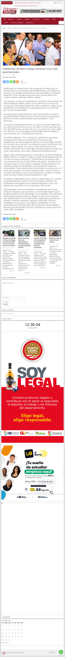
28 (21, 636)
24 (9, 636)
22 (3, 636)
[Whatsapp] (10, 80)
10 (9, 629)
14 (21, 629)
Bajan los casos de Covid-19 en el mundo (55, 240)
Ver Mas (11, 271)
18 (12, 633)
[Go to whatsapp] (61, 652)
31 (9, 640)
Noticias (10, 19)
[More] (17, 80)
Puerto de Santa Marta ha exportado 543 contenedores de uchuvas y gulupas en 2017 (24, 242)
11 (12, 629)
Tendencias (36, 19)
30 (6, 640)
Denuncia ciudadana (17, 22)
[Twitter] (7, 80)
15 (3, 633)
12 (15, 629)
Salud (54, 19)
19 (15, 633)
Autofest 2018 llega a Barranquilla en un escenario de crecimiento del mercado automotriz (40, 242)
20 (18, 633)
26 (15, 636)
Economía (46, 19)
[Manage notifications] (3, 653)
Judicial (19, 19)
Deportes (27, 19)
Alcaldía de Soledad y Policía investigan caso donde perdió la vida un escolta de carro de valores (9, 241)
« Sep (2, 642)
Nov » (7, 642)
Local (9, 28)
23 (6, 636)
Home (4, 28)
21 (21, 633)
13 (18, 629)
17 (9, 633)
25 (12, 636)
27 (18, 636)
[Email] (14, 80)
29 (3, 640)
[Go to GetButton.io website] (61, 655)
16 (6, 633)
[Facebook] (4, 80)
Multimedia (29, 22)
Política (6, 22)
